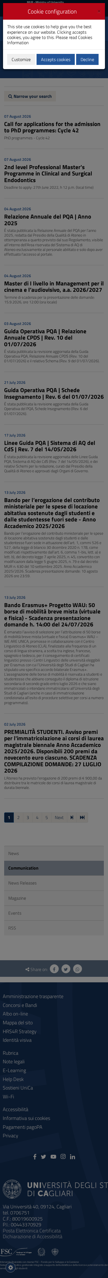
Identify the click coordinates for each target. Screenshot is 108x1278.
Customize (21, 59)
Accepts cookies (55, 59)
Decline (87, 59)
